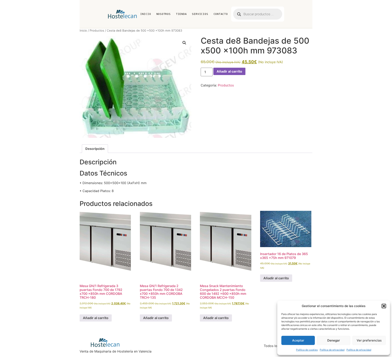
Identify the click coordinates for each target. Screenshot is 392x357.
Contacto (221, 13)
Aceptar (298, 340)
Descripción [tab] (95, 149)
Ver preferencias (369, 340)
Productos (97, 30)
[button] (384, 306)
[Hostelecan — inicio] (122, 14)
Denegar (333, 340)
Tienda (181, 13)
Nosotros (163, 13)
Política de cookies (307, 349)
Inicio (145, 13)
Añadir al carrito (229, 71)
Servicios (200, 13)
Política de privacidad (332, 349)
